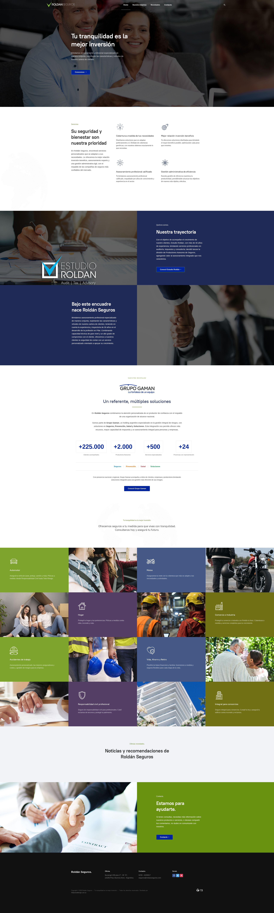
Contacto (168, 5)
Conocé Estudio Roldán (169, 269)
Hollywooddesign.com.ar (78, 892)
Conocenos (80, 72)
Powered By (199, 890)
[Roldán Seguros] (60, 4)
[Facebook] (174, 875)
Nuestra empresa (139, 5)
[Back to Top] (267, 906)
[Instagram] (181, 875)
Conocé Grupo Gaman (137, 488)
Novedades (155, 5)
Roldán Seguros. (81, 871)
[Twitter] (177, 875)
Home (125, 5)
